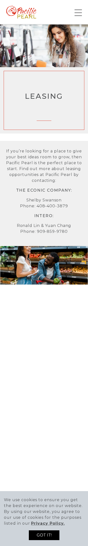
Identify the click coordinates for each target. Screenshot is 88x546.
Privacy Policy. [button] (48, 523)
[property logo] (21, 11)
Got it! (44, 535)
